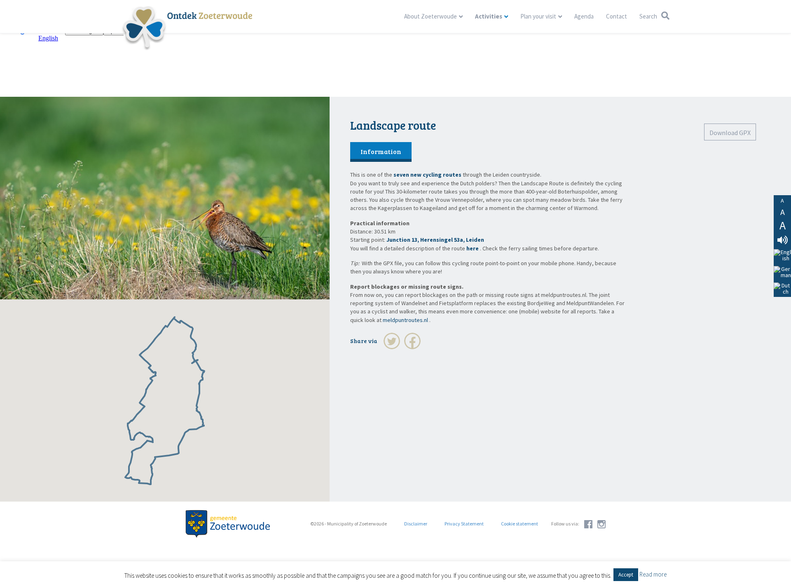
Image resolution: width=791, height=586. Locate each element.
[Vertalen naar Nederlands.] (782, 288)
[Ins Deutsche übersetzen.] (782, 272)
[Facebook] (412, 341)
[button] (625, 574)
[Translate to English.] (782, 255)
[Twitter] (392, 341)
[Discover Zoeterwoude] (187, 28)
